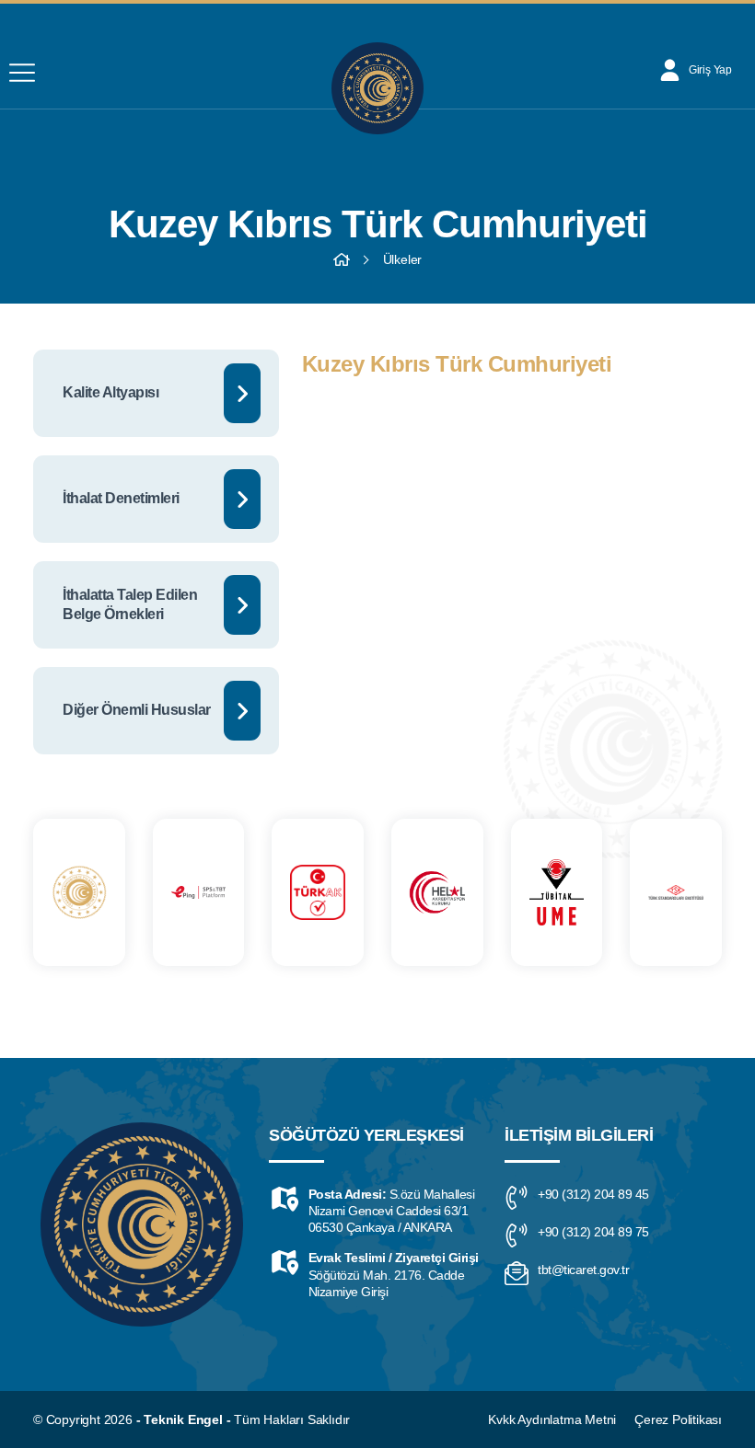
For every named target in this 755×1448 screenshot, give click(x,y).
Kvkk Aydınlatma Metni (552, 1419)
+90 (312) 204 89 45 (593, 1194)
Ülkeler (403, 259)
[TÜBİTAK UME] (557, 892)
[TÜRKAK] (318, 892)
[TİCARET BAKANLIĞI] (79, 892)
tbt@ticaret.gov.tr (583, 1269)
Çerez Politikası (678, 1419)
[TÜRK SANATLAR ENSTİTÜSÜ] (676, 892)
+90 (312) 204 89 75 (593, 1231)
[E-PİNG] (199, 892)
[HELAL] (437, 892)
